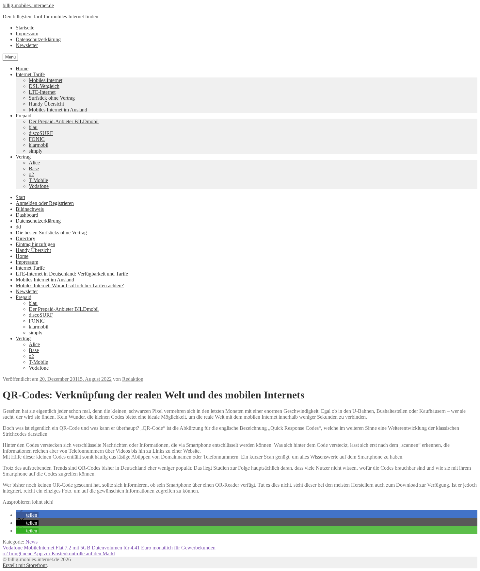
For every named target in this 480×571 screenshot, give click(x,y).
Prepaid (23, 115)
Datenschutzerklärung (38, 39)
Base (34, 168)
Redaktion (132, 379)
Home (22, 68)
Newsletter (27, 45)
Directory (25, 238)
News (31, 542)
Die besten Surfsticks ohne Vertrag (51, 232)
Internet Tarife (30, 74)
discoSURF (41, 133)
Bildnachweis (30, 209)
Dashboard (27, 215)
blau (33, 127)
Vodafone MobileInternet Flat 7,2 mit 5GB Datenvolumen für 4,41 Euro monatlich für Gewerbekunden (109, 547)
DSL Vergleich (44, 86)
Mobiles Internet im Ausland (58, 109)
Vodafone (39, 186)
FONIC (37, 139)
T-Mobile (38, 180)
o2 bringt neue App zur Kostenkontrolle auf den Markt (59, 553)
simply (35, 151)
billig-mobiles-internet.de (28, 5)
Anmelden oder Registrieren (45, 203)
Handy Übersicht (46, 104)
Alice (34, 162)
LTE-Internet (42, 92)
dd (18, 226)
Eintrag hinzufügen (35, 244)
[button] (27, 515)
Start (20, 197)
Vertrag (23, 157)
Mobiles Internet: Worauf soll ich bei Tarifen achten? (70, 285)
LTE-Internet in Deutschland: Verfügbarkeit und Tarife (72, 274)
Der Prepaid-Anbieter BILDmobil (64, 121)
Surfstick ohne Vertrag (52, 98)
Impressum (27, 33)
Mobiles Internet (45, 80)
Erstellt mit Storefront (25, 565)
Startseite (25, 27)
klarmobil (38, 145)
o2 (31, 174)
